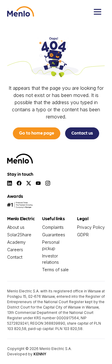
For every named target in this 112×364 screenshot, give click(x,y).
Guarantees (53, 234)
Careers (15, 249)
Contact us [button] (82, 133)
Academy (16, 242)
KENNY (39, 354)
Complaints (53, 227)
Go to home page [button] (36, 133)
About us (15, 227)
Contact (14, 257)
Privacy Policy (91, 227)
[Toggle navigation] (97, 11)
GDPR (83, 234)
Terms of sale (55, 269)
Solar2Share (19, 234)
